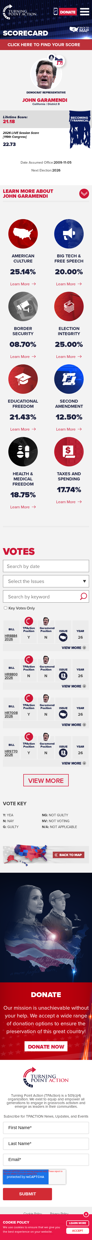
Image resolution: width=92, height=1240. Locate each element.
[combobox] (8, 581)
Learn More (20, 284)
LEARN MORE (77, 1223)
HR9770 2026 (11, 753)
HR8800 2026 (11, 676)
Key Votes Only (22, 608)
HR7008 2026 (11, 714)
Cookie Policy (33, 1213)
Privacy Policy (59, 1213)
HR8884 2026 (11, 637)
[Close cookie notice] (86, 1214)
